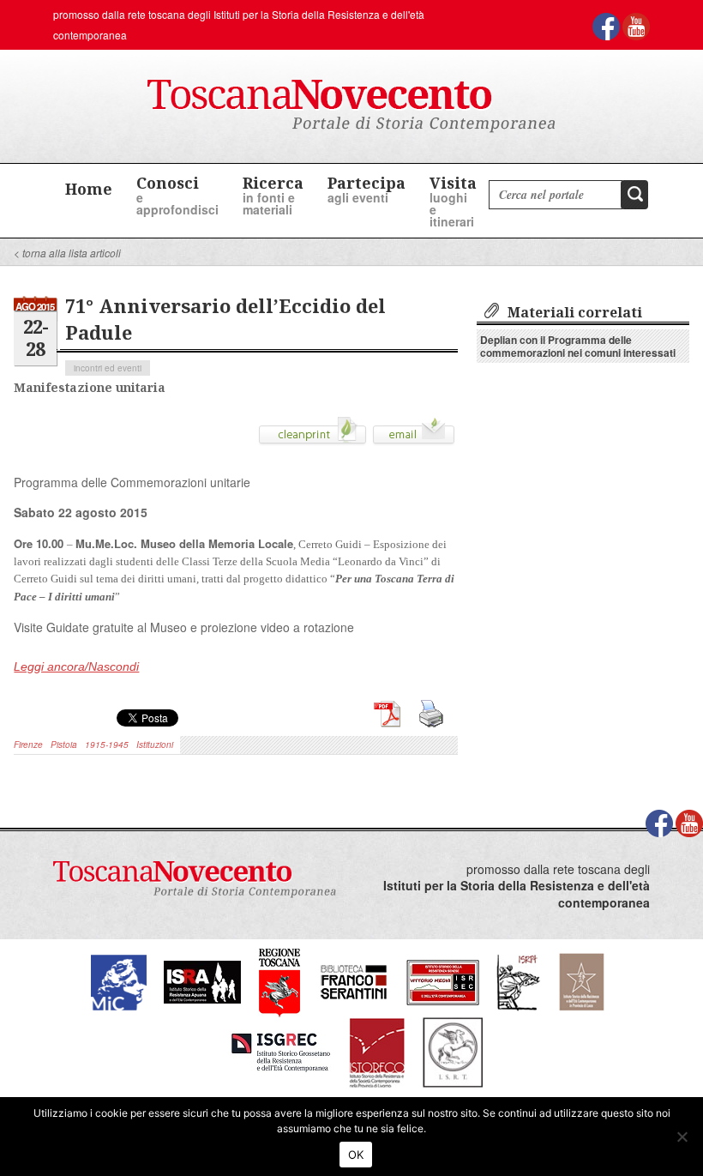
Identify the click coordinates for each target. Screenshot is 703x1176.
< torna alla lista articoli (67, 252)
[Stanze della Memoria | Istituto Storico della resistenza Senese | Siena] (442, 980)
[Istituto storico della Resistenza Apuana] (202, 980)
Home (88, 188)
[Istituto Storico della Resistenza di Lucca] (581, 980)
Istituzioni (154, 745)
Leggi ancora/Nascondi (76, 666)
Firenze (28, 745)
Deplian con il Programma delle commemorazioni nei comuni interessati (578, 346)
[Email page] (414, 437)
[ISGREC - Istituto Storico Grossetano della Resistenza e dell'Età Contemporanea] (281, 1050)
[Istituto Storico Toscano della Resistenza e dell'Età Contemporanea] (453, 1050)
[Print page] (312, 437)
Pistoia (64, 745)
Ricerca (273, 195)
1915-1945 (107, 745)
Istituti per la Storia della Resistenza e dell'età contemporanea (516, 894)
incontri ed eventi (107, 368)
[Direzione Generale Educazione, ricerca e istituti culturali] (119, 980)
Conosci (177, 195)
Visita (453, 201)
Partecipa (366, 189)
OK (356, 1154)
